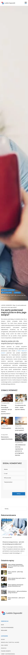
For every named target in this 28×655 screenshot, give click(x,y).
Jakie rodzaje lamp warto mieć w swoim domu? (17, 579)
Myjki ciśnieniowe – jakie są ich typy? (16, 598)
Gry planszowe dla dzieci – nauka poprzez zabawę (20, 407)
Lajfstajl (17, 292)
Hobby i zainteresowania (8, 654)
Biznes (3, 639)
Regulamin (4, 630)
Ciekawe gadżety (6, 428)
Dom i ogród (4, 645)
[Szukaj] (3, 508)
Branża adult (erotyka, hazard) (10, 642)
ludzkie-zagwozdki (8, 290)
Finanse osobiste (6, 651)
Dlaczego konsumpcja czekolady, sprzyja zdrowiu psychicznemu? (6, 409)
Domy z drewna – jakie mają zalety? (15, 572)
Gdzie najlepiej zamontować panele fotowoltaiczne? (15, 585)
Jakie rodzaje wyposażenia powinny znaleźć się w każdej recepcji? (16, 566)
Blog (2, 624)
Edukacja (3, 648)
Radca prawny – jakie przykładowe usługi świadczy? (17, 592)
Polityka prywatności (7, 627)
